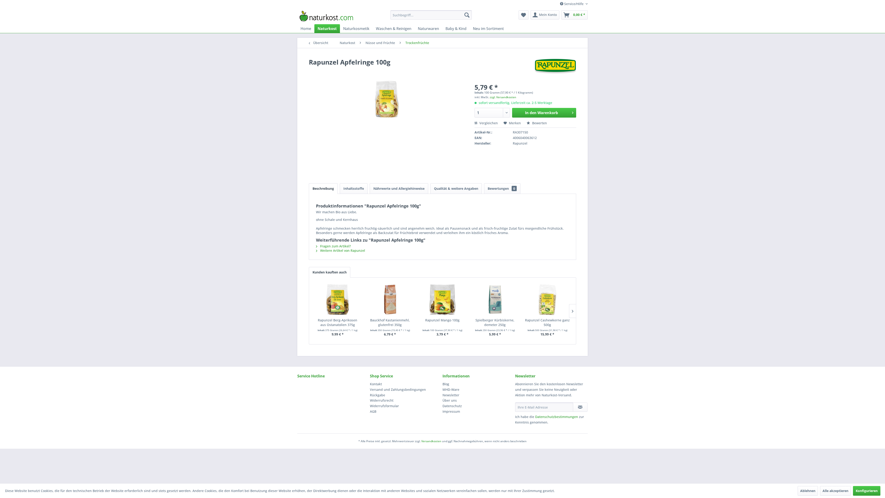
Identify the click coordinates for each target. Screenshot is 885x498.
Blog (445, 384)
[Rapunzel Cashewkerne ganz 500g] (547, 299)
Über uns (449, 400)
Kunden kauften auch (330, 272)
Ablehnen (807, 491)
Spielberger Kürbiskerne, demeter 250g (494, 322)
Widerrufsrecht (381, 400)
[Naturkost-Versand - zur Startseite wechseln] (326, 16)
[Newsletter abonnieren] (580, 407)
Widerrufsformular (384, 406)
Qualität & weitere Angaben (456, 188)
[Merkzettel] (523, 15)
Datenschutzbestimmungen (556, 417)
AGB (373, 411)
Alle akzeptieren (835, 491)
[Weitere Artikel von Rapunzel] (555, 67)
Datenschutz (452, 406)
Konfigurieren (867, 491)
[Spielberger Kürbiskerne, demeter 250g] (495, 299)
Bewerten (539, 123)
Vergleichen (488, 123)
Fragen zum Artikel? (335, 246)
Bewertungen (501, 188)
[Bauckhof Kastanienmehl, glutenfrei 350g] (390, 299)
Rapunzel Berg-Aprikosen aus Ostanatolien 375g (337, 322)
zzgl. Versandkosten (503, 97)
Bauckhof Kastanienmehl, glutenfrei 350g (390, 322)
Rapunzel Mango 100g (442, 320)
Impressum (451, 411)
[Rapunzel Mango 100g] (442, 299)
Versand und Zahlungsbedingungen (398, 389)
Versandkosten (431, 441)
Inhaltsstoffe (353, 188)
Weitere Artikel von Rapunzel (342, 250)
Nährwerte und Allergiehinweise (399, 188)
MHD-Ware (450, 389)
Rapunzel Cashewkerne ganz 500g (547, 322)
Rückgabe (377, 395)
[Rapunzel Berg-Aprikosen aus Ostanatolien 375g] (337, 299)
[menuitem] (431, 15)
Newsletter (450, 395)
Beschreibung (323, 188)
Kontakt (376, 384)
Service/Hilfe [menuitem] (573, 4)
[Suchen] (467, 15)
